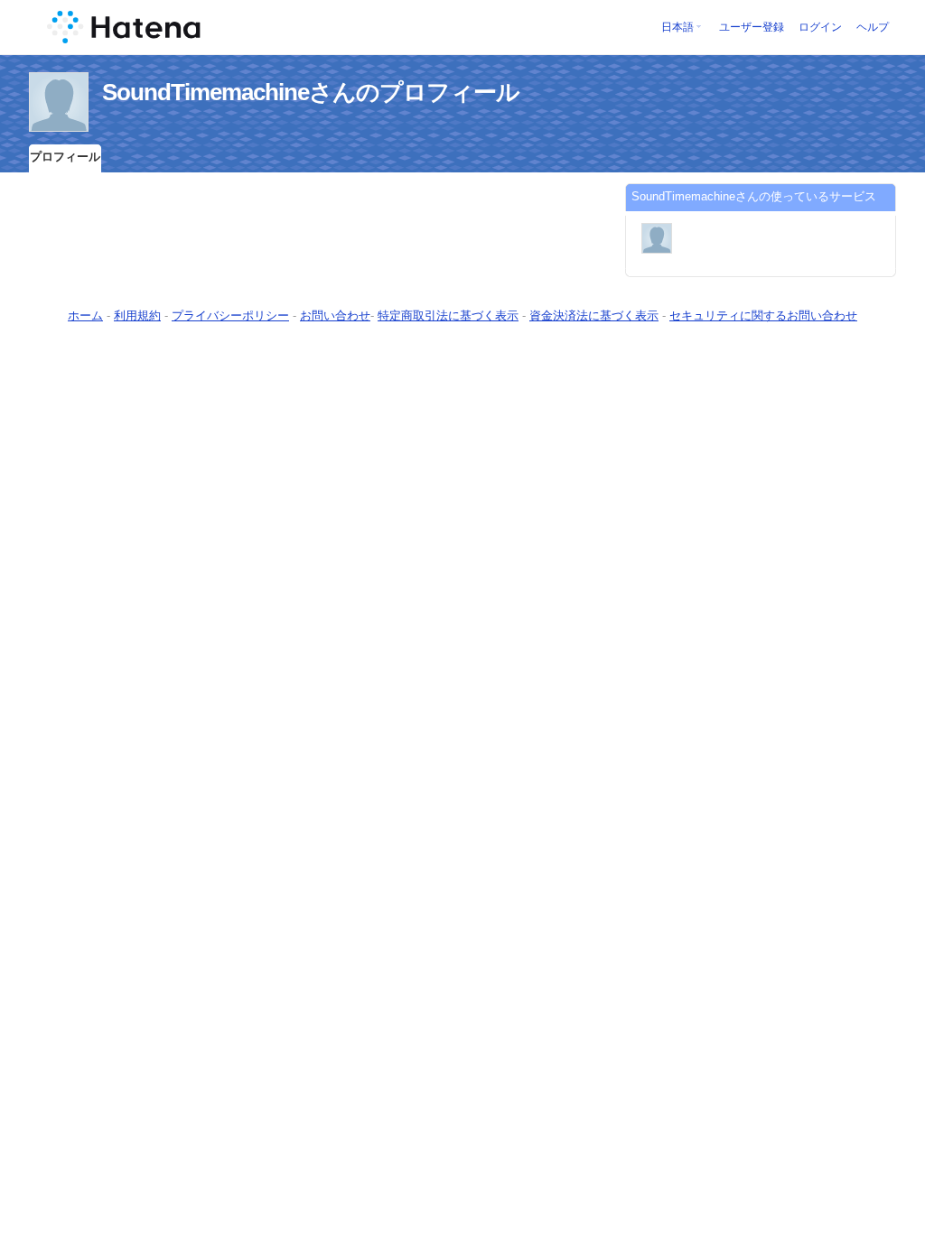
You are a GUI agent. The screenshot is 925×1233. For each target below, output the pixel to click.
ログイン (820, 27)
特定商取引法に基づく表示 (448, 315)
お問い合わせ (335, 315)
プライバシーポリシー (230, 315)
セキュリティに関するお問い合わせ (763, 315)
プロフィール (65, 156)
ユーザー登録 (751, 27)
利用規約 (137, 315)
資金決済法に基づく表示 (594, 315)
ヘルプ (872, 27)
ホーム (85, 315)
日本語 (677, 27)
